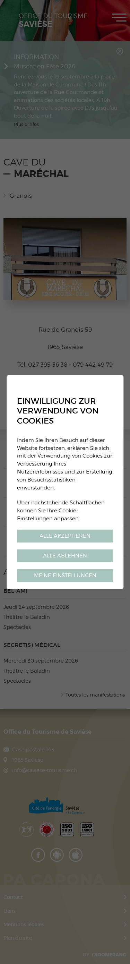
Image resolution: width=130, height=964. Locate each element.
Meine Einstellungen (65, 575)
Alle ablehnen (65, 555)
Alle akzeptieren (65, 535)
